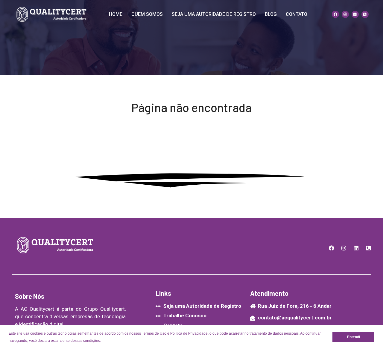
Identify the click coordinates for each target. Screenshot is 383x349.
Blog (271, 14)
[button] (102, 341)
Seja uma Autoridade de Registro (214, 14)
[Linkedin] (355, 14)
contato (296, 14)
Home (115, 14)
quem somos (147, 14)
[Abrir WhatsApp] (368, 334)
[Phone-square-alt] (365, 14)
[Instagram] (345, 14)
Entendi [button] (353, 337)
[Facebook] (335, 14)
